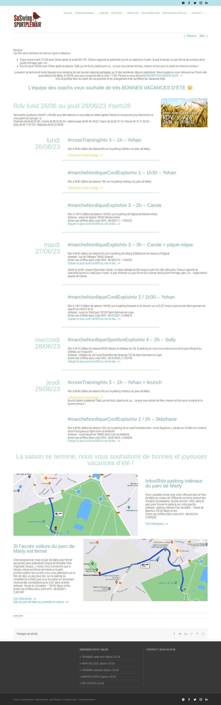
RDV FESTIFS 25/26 (93, 683)
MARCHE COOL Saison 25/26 (98, 663)
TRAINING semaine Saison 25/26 (100, 670)
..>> (118, 441)
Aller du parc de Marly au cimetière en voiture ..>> (40, 602)
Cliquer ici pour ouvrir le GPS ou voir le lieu (92, 441)
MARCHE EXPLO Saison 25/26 (99, 676)
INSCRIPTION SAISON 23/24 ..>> (164, 75)
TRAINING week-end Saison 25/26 (101, 656)
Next (202, 35)
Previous (191, 35)
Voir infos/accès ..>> (156, 523)
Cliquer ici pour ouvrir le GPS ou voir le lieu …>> (94, 318)
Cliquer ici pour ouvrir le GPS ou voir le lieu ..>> (94, 223)
